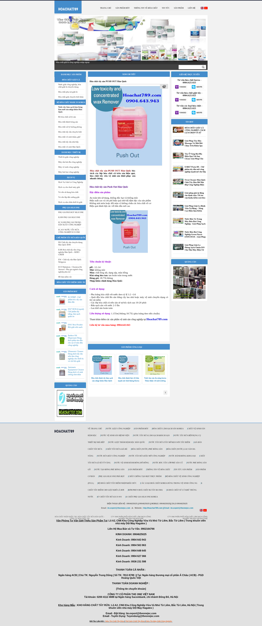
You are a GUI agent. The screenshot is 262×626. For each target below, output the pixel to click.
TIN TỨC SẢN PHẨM (183, 469)
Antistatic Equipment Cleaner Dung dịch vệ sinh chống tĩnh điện (76, 371)
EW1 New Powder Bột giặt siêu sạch (75, 326)
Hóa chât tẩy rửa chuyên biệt (70, 132)
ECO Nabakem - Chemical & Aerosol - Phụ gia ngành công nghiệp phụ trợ (70, 269)
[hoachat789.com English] (201, 511)
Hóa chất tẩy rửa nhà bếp (68, 142)
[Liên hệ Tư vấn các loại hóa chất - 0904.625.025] (181, 113)
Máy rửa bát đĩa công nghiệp (70, 162)
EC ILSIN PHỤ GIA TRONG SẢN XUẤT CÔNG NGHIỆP (69, 223)
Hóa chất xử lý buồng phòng (70, 127)
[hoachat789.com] (64, 434)
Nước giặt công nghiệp (118, 429)
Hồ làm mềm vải (65, 277)
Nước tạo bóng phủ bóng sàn (109, 469)
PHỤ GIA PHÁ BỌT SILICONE (71, 212)
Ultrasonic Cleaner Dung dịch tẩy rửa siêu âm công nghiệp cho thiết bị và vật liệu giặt (76, 356)
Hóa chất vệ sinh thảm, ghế (69, 137)
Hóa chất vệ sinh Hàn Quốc (69, 147)
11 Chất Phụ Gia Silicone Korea (142, 497)
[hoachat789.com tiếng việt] (205, 511)
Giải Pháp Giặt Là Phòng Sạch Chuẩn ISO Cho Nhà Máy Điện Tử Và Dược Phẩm (195, 248)
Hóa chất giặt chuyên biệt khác (71, 97)
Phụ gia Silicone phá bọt (111, 476)
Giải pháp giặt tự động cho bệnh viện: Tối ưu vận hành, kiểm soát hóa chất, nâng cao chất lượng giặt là (195, 198)
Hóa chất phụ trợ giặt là (67, 92)
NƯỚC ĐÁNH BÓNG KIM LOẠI (182, 456)
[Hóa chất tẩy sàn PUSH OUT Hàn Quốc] (126, 168)
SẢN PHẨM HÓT (141, 429)
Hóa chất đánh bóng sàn (68, 122)
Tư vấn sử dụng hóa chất (68, 192)
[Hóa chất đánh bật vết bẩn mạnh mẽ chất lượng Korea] (128, 374)
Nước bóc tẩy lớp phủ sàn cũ (168, 463)
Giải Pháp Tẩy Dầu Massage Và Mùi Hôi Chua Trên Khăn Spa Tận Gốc (194, 144)
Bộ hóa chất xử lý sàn (67, 117)
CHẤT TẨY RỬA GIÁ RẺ (116, 449)
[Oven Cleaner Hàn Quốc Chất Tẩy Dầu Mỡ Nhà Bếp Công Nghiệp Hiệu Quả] (178, 184)
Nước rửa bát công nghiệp (111, 456)
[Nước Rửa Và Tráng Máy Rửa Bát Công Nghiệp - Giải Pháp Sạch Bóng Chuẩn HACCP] (178, 223)
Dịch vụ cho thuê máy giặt (69, 187)
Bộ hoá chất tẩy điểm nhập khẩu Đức (117, 483)
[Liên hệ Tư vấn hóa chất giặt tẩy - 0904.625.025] (181, 100)
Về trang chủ (95, 429)
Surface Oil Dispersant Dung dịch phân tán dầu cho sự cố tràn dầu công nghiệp (75, 340)
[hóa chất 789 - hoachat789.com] (66, 6)
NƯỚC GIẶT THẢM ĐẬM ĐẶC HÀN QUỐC (126, 442)
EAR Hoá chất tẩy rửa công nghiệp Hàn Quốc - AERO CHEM (69, 252)
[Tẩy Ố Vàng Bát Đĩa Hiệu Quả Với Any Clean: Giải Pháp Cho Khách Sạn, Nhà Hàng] (178, 158)
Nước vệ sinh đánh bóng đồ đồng (131, 463)
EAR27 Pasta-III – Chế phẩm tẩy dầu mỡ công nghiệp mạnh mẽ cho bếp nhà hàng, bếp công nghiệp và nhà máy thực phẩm (195, 173)
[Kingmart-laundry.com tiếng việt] (206, 9)
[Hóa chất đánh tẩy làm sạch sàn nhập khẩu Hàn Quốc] (102, 374)
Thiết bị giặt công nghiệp (68, 157)
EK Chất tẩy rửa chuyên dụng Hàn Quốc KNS (70, 243)
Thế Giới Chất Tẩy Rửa (134, 621)
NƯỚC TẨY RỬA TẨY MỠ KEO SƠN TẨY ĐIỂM (169, 442)
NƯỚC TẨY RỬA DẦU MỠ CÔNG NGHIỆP (147, 456)
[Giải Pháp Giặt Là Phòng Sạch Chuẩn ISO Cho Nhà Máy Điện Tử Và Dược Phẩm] (178, 249)
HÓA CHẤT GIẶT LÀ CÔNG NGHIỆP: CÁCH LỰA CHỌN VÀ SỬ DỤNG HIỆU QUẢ (195, 131)
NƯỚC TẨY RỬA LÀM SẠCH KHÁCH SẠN (151, 435)
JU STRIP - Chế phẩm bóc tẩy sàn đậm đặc (75, 299)
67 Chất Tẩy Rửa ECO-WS (109, 497)
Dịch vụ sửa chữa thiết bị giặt (70, 202)
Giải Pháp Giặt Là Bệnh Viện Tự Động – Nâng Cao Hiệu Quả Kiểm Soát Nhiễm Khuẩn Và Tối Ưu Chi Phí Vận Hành (195, 212)
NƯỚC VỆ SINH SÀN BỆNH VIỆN (115, 435)
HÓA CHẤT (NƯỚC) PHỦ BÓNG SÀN (147, 449)
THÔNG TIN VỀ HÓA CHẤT (158, 469)
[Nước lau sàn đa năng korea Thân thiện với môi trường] (155, 374)
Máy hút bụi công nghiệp (68, 172)
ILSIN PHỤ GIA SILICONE (69, 217)
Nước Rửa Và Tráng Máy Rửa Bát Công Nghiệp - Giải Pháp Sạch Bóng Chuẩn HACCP (195, 222)
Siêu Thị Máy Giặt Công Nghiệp (159, 621)
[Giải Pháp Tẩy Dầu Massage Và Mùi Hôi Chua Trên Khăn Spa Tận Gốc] (178, 145)
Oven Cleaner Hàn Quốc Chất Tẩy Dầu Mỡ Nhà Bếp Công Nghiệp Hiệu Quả (195, 183)
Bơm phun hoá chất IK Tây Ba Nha (145, 490)
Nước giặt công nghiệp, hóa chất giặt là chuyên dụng (69, 85)
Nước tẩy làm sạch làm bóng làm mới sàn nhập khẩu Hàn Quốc (70, 109)
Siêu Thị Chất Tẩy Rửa (114, 621)
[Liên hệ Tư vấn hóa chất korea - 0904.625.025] (181, 87)
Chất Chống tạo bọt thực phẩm (144, 476)
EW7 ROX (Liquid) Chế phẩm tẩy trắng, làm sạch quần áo (76, 312)
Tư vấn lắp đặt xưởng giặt (68, 197)
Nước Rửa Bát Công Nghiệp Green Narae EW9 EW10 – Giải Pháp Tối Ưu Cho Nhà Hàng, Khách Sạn (195, 237)
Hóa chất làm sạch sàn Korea (168, 429)
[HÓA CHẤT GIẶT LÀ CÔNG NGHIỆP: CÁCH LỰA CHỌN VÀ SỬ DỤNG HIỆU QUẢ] (178, 132)
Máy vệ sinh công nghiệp (68, 167)
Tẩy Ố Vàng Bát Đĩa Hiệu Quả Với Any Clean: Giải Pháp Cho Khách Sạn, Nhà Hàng (194, 157)
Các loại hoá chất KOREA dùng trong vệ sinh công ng (169, 483)
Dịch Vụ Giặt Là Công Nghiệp (70, 182)
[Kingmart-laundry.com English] (202, 9)
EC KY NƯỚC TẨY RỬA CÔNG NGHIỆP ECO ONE (69, 231)
